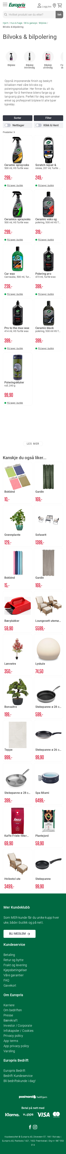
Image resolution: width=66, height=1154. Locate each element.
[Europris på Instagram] (35, 1127)
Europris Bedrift (14, 1070)
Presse (8, 1015)
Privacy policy (13, 1035)
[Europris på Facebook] (30, 1127)
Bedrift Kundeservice (18, 1076)
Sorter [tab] (17, 118)
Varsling (9, 1051)
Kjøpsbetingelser (15, 970)
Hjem (6, 23)
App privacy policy (16, 1046)
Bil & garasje (31, 23)
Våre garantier (14, 975)
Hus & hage (16, 23)
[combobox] (33, 14)
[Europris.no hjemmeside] (17, 5)
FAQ (6, 980)
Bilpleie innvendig (29, 66)
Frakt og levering (15, 965)
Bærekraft (11, 1020)
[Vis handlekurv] (60, 5)
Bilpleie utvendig (48, 66)
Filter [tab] (48, 118)
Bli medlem (17, 933)
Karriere (9, 1005)
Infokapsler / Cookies (18, 1031)
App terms (11, 1041)
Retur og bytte (13, 960)
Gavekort (10, 985)
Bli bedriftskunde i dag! (20, 1081)
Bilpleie (43, 23)
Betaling (9, 955)
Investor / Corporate (18, 1025)
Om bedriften (13, 1010)
